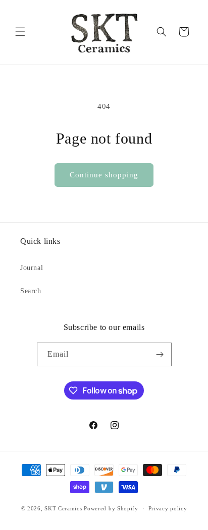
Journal (31, 268)
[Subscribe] (160, 354)
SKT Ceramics (63, 508)
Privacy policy (167, 508)
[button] (20, 32)
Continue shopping (104, 175)
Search (30, 291)
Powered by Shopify (111, 508)
